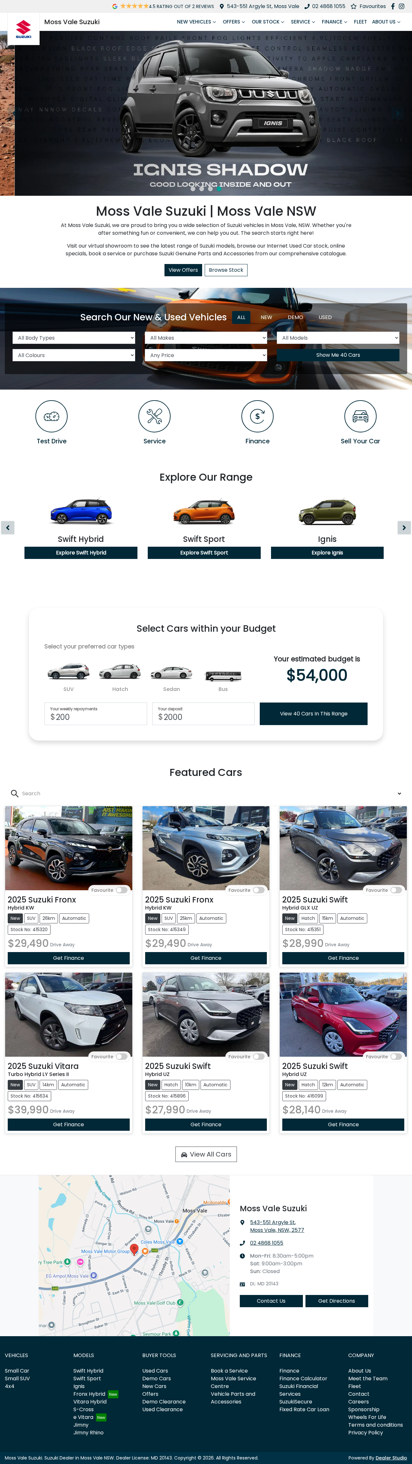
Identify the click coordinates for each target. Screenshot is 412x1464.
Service (300, 21)
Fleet (360, 21)
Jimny (81, 1425)
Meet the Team (368, 1378)
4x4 (9, 1386)
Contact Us (271, 1301)
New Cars (154, 1386)
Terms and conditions (375, 1425)
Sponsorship (363, 1409)
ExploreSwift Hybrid (81, 552)
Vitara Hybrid (90, 1401)
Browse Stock (226, 270)
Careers (358, 1401)
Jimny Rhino (88, 1432)
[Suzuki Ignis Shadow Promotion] (206, 113)
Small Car (17, 1370)
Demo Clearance (164, 1401)
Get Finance (68, 958)
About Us (384, 21)
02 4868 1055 (328, 6)
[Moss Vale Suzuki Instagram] (402, 6)
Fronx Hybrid (89, 1394)
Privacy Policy (365, 1432)
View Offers (183, 270)
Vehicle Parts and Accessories (233, 1397)
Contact (359, 1394)
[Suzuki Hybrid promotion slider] (201, 188)
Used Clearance (162, 1409)
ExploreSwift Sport (204, 552)
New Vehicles (194, 21)
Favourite (102, 890)
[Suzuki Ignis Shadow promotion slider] (219, 188)
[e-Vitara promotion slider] (193, 188)
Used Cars (155, 1370)
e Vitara (83, 1417)
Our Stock (265, 21)
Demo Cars (156, 1378)
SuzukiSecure (295, 1401)
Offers (231, 21)
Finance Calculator (303, 1378)
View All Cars (210, 1154)
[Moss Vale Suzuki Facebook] (394, 6)
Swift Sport (87, 1378)
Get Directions (336, 1301)
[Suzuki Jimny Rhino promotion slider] (210, 188)
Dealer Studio (391, 1458)
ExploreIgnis (327, 552)
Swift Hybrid (88, 1370)
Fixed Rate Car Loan (304, 1409)
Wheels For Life (367, 1417)
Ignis (79, 1386)
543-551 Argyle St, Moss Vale (263, 6)
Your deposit (170, 709)
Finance (332, 21)
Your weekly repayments (74, 709)
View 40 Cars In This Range (314, 713)
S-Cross (83, 1409)
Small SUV (17, 1378)
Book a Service (229, 1370)
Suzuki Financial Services (298, 1390)
